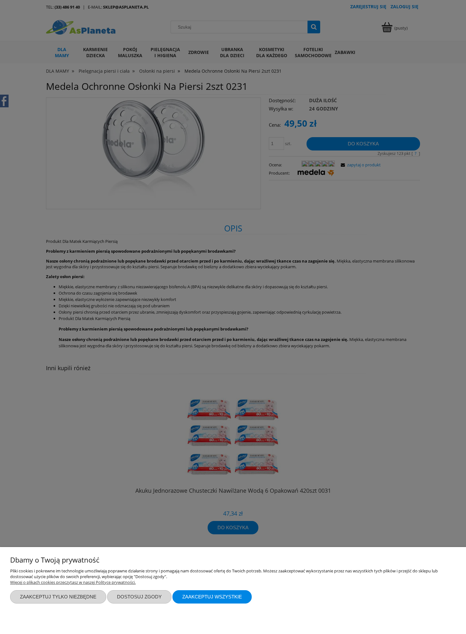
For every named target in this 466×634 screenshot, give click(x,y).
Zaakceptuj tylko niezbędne (58, 596)
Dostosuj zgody (139, 596)
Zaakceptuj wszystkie (212, 596)
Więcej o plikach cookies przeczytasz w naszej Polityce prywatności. (73, 582)
